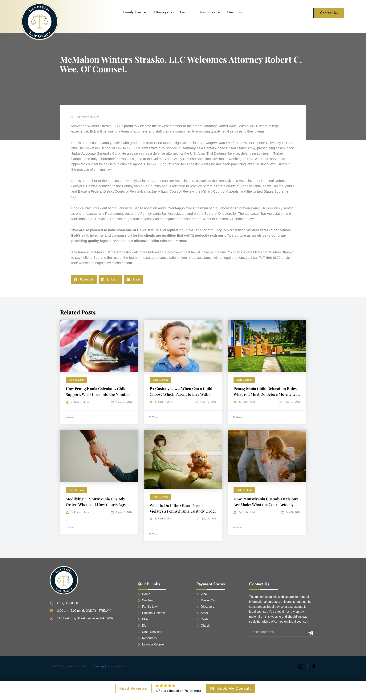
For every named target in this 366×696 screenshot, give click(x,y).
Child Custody (160, 379)
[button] (84, 279)
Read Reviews (133, 688)
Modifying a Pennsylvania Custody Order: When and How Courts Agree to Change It (97, 504)
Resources (207, 12)
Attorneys (160, 12)
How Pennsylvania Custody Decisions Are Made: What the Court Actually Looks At (266, 504)
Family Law (132, 12)
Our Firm (234, 12)
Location (186, 12)
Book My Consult (234, 688)
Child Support (76, 380)
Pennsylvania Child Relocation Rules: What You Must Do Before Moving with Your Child (267, 394)
